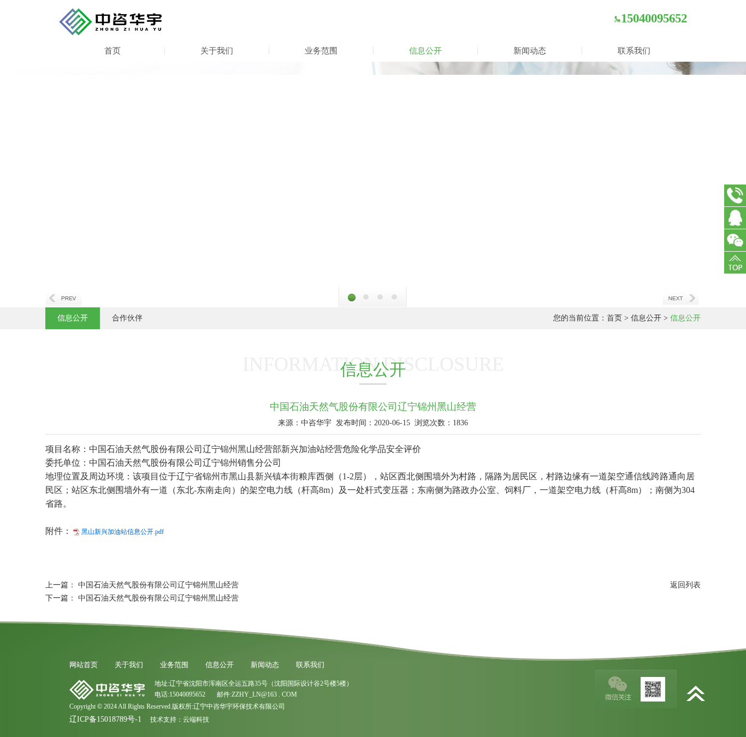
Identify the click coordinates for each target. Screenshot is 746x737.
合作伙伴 (127, 318)
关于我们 (216, 50)
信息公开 (425, 50)
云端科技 (196, 719)
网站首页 (83, 665)
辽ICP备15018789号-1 (105, 719)
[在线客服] (735, 218)
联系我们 (634, 50)
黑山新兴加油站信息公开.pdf (122, 532)
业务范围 (321, 50)
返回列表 (685, 585)
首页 (112, 50)
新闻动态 (529, 50)
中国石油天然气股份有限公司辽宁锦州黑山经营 (158, 585)
